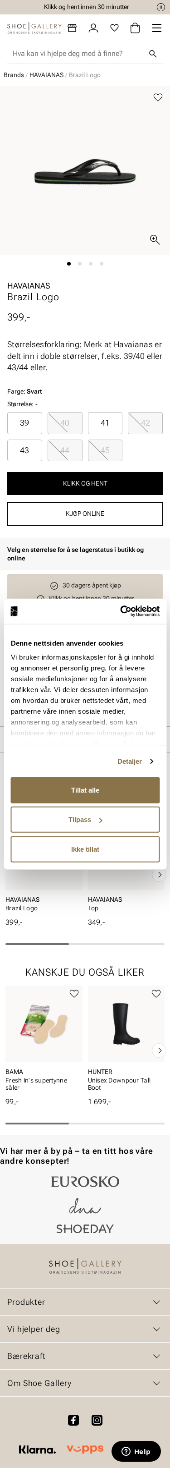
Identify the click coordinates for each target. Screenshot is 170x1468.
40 (64, 422)
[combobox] (78, 54)
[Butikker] (72, 28)
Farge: (24, 391)
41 (105, 422)
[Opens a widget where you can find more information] (136, 1452)
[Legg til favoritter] (158, 97)
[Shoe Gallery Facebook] (73, 1420)
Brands (14, 74)
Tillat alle (85, 790)
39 (24, 422)
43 (24, 450)
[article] (44, 1041)
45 (105, 450)
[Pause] (161, 7)
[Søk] (153, 54)
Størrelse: (20, 404)
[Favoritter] (114, 28)
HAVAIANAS (46, 74)
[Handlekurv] (135, 28)
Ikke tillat (85, 849)
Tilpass (79, 819)
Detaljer (129, 761)
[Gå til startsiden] (34, 28)
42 (145, 422)
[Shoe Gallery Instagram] (97, 1420)
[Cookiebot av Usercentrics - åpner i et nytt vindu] (121, 611)
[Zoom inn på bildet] (155, 240)
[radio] (24, 423)
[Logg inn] (93, 28)
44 (64, 450)
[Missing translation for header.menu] (157, 28)
